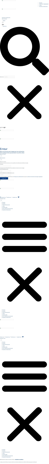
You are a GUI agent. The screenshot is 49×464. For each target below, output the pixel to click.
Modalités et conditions (19, 459)
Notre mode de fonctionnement (7, 208)
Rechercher (2, 76)
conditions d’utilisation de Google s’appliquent (34, 176)
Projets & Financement (6, 204)
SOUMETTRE (4, 178)
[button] (3, 25)
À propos (40, 2)
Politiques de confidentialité (18, 176)
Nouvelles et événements (6, 17)
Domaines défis (4, 207)
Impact (40, 5)
